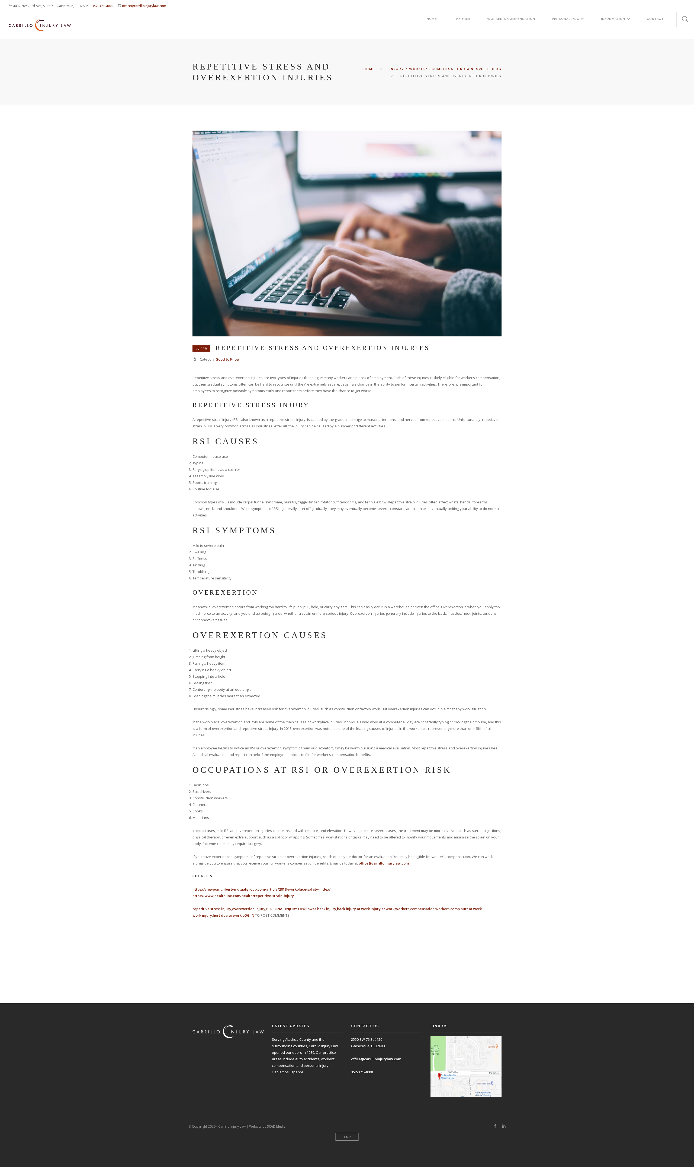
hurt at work (471, 908)
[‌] (495, 1126)
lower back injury (321, 908)
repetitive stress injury (211, 908)
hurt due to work (227, 915)
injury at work (382, 908)
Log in (248, 915)
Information (613, 19)
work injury (202, 915)
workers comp (447, 908)
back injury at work (353, 908)
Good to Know (228, 359)
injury (260, 908)
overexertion (243, 908)
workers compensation (415, 908)
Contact (655, 19)
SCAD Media (276, 1126)
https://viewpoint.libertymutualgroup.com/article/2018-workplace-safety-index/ (261, 889)
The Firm (462, 19)
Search (683, 19)
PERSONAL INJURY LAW (286, 908)
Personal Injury (568, 19)
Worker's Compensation (511, 19)
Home (432, 19)
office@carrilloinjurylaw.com (144, 6)
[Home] (40, 19)
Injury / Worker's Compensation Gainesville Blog (446, 69)
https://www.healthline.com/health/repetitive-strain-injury (243, 895)
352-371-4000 (103, 6)
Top (347, 1137)
